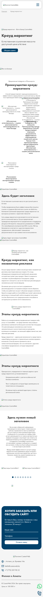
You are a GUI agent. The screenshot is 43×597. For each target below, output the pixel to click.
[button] (13, 477)
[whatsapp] (39, 586)
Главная (4, 11)
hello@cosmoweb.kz (12, 566)
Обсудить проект (10, 50)
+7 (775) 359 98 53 (39, 593)
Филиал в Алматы (11, 576)
